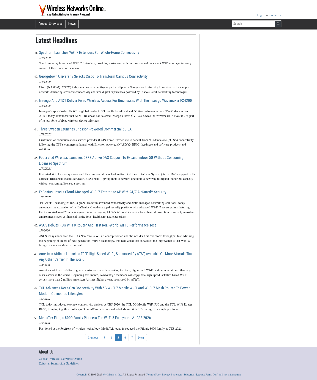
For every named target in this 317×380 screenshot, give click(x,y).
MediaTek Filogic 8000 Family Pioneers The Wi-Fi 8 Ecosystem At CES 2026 (95, 318)
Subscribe (275, 15)
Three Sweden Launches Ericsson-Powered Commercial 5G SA (85, 129)
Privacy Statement (172, 374)
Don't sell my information (227, 374)
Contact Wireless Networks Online (60, 359)
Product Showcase (51, 24)
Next (141, 337)
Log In (261, 15)
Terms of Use (153, 374)
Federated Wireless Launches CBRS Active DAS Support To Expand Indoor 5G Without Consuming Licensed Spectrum (111, 160)
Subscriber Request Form (197, 374)
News (72, 24)
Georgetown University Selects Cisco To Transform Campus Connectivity (93, 76)
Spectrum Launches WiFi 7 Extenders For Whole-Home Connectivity (89, 52)
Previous (93, 337)
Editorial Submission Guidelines (59, 363)
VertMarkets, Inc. (112, 374)
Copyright (82, 374)
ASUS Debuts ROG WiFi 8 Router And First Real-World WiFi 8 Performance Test (97, 225)
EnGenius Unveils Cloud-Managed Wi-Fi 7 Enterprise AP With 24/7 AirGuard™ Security (102, 192)
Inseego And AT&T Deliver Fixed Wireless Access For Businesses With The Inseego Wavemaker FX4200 (115, 100)
